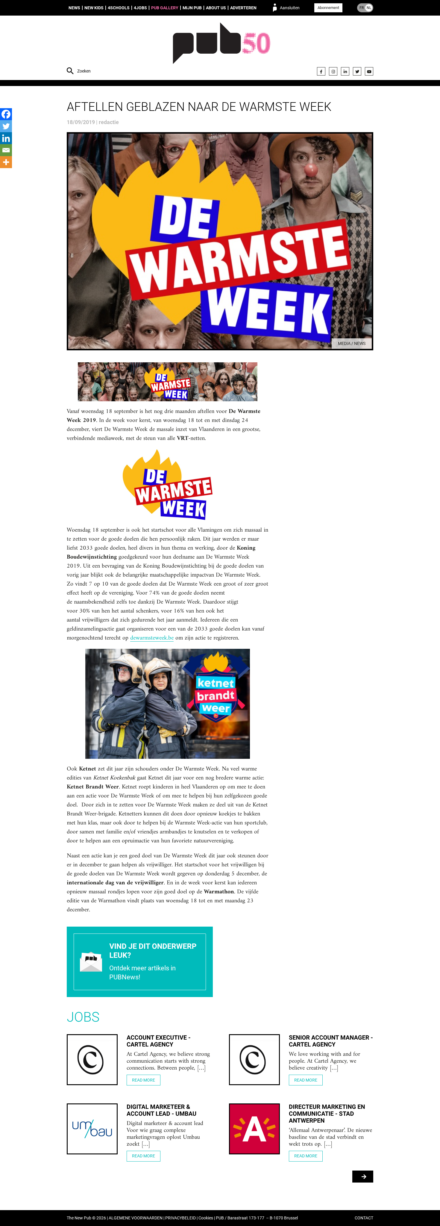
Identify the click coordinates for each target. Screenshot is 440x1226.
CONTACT (364, 1218)
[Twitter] (357, 71)
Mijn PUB (192, 8)
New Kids (94, 8)
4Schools (119, 8)
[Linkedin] (6, 138)
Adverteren (243, 8)
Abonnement (328, 7)
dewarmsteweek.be (152, 638)
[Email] (6, 150)
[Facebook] (321, 71)
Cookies (205, 1218)
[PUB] (221, 49)
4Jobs (140, 8)
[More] (6, 162)
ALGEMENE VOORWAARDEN (136, 1218)
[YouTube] (369, 71)
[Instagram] (333, 71)
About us (216, 8)
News (74, 8)
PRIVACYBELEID (180, 1218)
